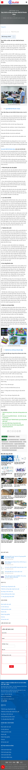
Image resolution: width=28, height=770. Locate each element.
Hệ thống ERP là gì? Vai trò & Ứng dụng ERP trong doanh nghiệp (15, 557)
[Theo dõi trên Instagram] (4, 701)
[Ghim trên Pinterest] (17, 431)
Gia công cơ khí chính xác (7, 591)
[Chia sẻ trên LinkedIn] (20, 431)
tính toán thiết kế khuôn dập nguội (9, 450)
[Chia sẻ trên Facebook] (10, 431)
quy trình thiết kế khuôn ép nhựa (16, 448)
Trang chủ (3, 27)
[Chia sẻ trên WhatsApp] (8, 431)
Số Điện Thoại (5, 643)
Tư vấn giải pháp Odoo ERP (7, 596)
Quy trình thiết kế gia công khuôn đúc (11, 423)
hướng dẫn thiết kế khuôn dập (15, 441)
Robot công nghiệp (5, 614)
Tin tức (17, 10)
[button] (1, 349)
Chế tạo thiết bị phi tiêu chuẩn (8, 594)
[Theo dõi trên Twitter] (6, 701)
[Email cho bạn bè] (15, 431)
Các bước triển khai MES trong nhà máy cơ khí (16, 567)
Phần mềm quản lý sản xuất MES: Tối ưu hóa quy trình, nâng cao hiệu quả (15, 576)
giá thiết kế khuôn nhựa (13, 108)
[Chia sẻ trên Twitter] (13, 431)
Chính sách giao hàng (6, 752)
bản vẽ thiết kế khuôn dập (13, 439)
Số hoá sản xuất (4, 619)
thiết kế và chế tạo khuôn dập (14, 350)
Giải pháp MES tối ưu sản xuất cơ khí (13, 571)
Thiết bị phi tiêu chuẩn (6, 609)
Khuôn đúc (15, 764)
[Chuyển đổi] (26, 586)
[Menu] (2, 2)
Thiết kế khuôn (12, 10)
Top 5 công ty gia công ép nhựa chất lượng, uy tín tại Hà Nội (15, 562)
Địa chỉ (3, 649)
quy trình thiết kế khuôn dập (11, 445)
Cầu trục (3, 616)
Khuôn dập (9, 764)
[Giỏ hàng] (26, 2)
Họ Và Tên (4, 632)
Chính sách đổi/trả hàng (6, 757)
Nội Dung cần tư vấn (6, 655)
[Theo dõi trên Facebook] (2, 701)
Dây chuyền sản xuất (6, 604)
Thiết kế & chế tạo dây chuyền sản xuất (10, 589)
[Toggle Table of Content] (13, 37)
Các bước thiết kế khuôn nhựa (8, 149)
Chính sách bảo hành (6, 754)
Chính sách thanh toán (6, 749)
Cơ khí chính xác (5, 606)
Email (3, 638)
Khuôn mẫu (3, 611)
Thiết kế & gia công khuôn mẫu (8, 586)
